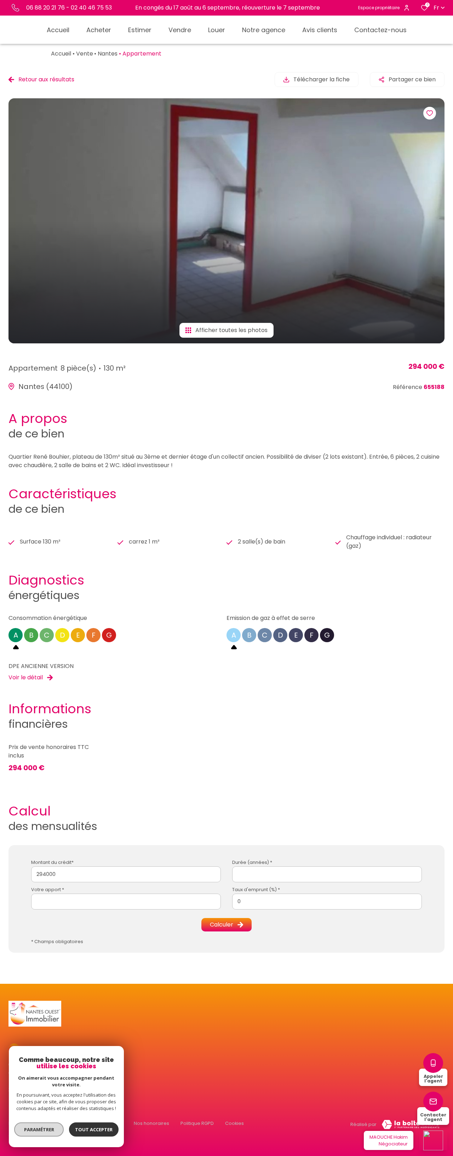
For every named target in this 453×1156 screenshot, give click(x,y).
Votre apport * (47, 890)
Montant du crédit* (52, 862)
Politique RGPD (197, 1123)
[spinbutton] (327, 902)
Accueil (61, 54)
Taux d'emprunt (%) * (256, 890)
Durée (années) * (252, 862)
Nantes (107, 54)
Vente (84, 54)
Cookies (234, 1123)
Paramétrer (39, 1129)
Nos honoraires (151, 1123)
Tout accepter (94, 1129)
